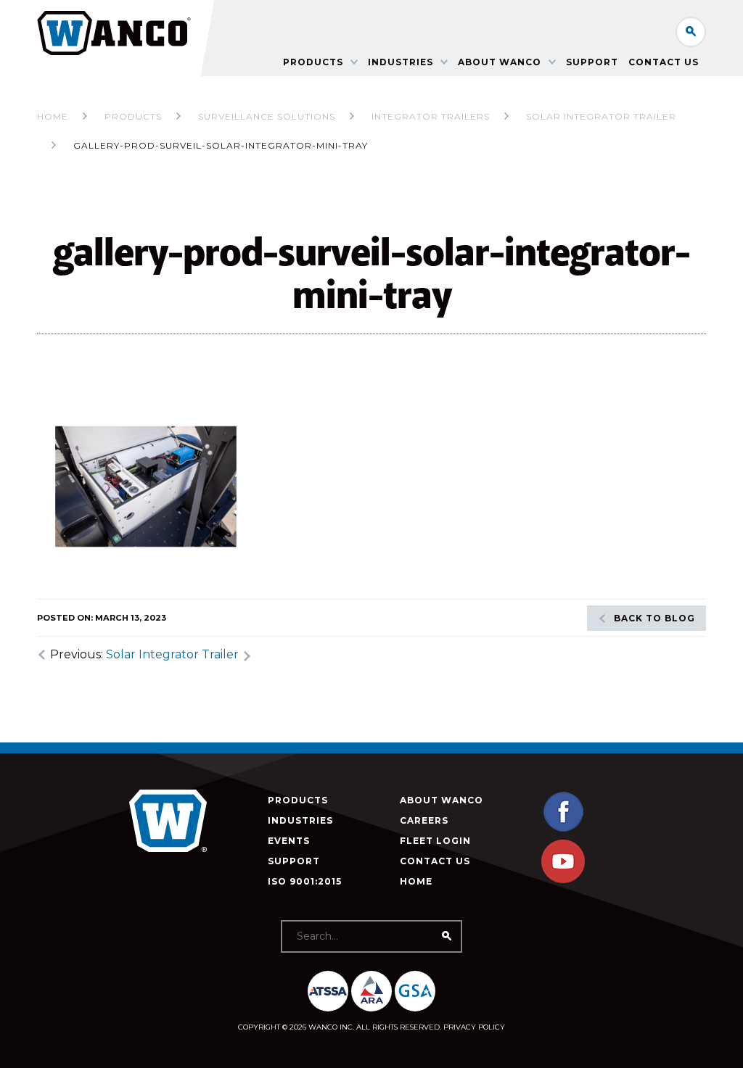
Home (52, 116)
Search (691, 32)
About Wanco (499, 62)
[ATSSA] (328, 991)
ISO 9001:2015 (305, 881)
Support (592, 62)
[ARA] (371, 991)
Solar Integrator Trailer (172, 654)
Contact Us (663, 62)
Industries (400, 62)
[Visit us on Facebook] (563, 829)
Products (313, 62)
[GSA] (415, 991)
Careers (424, 820)
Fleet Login (435, 840)
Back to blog (654, 618)
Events (289, 840)
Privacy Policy (474, 1027)
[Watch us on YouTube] (563, 879)
